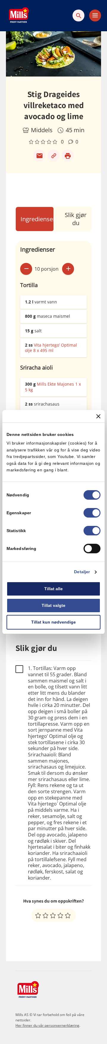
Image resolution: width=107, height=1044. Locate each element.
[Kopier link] (53, 155)
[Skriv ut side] (68, 155)
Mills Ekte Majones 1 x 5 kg (53, 386)
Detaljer (82, 572)
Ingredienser (38, 219)
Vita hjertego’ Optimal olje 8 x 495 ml (51, 347)
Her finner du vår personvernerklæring (47, 1025)
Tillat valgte (53, 605)
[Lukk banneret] (98, 416)
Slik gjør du (75, 219)
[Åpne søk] (78, 15)
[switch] (92, 513)
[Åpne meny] (95, 15)
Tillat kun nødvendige (53, 622)
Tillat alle (53, 589)
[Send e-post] (39, 155)
